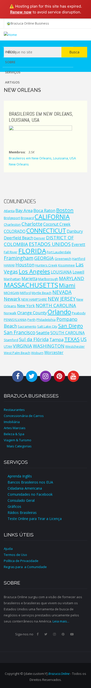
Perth (31, 319)
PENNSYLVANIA (15, 319)
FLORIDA (32, 250)
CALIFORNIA (52, 217)
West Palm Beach (17, 352)
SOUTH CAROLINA (67, 333)
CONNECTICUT (46, 230)
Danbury (75, 231)
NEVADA (62, 292)
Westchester (75, 346)
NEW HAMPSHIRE (34, 299)
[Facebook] (37, 634)
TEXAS (72, 339)
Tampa (56, 339)
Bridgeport (12, 218)
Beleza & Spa (14, 434)
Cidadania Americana (25, 488)
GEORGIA (44, 258)
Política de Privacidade (21, 560)
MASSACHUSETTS (31, 284)
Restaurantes (14, 409)
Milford (25, 292)
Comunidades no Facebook (30, 494)
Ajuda (8, 548)
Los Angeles (34, 271)
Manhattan (12, 279)
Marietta (29, 278)
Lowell (78, 272)
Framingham (18, 258)
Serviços (12, 72)
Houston (24, 265)
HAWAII (9, 265)
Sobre (10, 62)
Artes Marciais (15, 428)
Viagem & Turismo (17, 440)
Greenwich (63, 258)
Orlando (59, 312)
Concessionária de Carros (24, 415)
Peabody (79, 313)
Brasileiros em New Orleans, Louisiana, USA (42, 158)
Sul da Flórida (34, 339)
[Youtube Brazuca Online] (73, 375)
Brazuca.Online (59, 673)
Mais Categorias (18, 446)
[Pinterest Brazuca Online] (59, 375)
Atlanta (9, 211)
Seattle (43, 333)
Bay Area (24, 210)
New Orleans (19, 164)
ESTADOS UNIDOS (50, 244)
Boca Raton (44, 210)
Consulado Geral (21, 500)
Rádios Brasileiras (22, 512)
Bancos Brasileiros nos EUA (30, 482)
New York (26, 305)
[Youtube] (72, 634)
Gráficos (14, 506)
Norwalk (10, 313)
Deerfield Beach (18, 238)
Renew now (21, 12)
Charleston (12, 224)
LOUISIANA (61, 272)
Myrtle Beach (42, 292)
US (83, 339)
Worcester (53, 352)
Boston (65, 210)
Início (10, 52)
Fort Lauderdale (59, 252)
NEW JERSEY (62, 298)
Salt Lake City (47, 326)
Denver (39, 238)
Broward (27, 218)
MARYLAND (71, 278)
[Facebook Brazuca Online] (17, 375)
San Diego (70, 325)
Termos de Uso (15, 554)
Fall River (10, 252)
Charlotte (31, 224)
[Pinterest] (63, 634)
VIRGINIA (22, 346)
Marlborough (48, 279)
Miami (67, 285)
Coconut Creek (57, 224)
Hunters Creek (46, 265)
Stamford (11, 340)
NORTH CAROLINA (56, 305)
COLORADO (15, 231)
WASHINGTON (48, 346)
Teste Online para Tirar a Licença (35, 518)
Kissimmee (66, 265)
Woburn (37, 352)
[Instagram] (54, 634)
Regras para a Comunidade (25, 567)
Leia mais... (61, 621)
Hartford (78, 258)
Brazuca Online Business (30, 23)
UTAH (8, 346)
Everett (78, 244)
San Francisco (19, 332)
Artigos (12, 82)
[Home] (10, 34)
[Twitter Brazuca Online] (31, 375)
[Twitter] (46, 634)
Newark (12, 299)
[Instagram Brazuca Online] (45, 375)
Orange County (32, 313)
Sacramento (27, 326)
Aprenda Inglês (20, 476)
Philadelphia (46, 319)
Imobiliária (12, 422)
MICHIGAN (11, 292)
